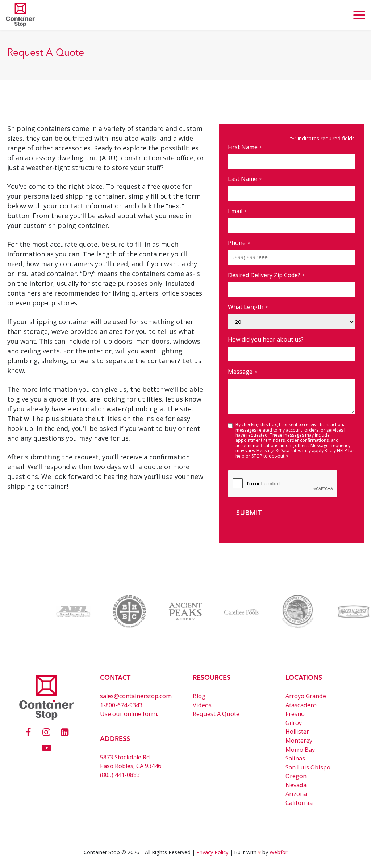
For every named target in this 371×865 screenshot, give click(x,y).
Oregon (296, 776)
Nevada (296, 785)
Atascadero (301, 705)
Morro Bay (300, 750)
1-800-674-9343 (121, 705)
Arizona (296, 794)
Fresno (295, 714)
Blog (199, 696)
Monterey (298, 741)
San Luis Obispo (307, 767)
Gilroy (293, 723)
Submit (249, 513)
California (299, 803)
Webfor (278, 852)
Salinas (295, 758)
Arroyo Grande (305, 696)
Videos (202, 705)
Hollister (297, 731)
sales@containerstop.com (136, 696)
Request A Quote (216, 714)
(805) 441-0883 (120, 775)
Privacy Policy (212, 852)
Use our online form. (129, 714)
